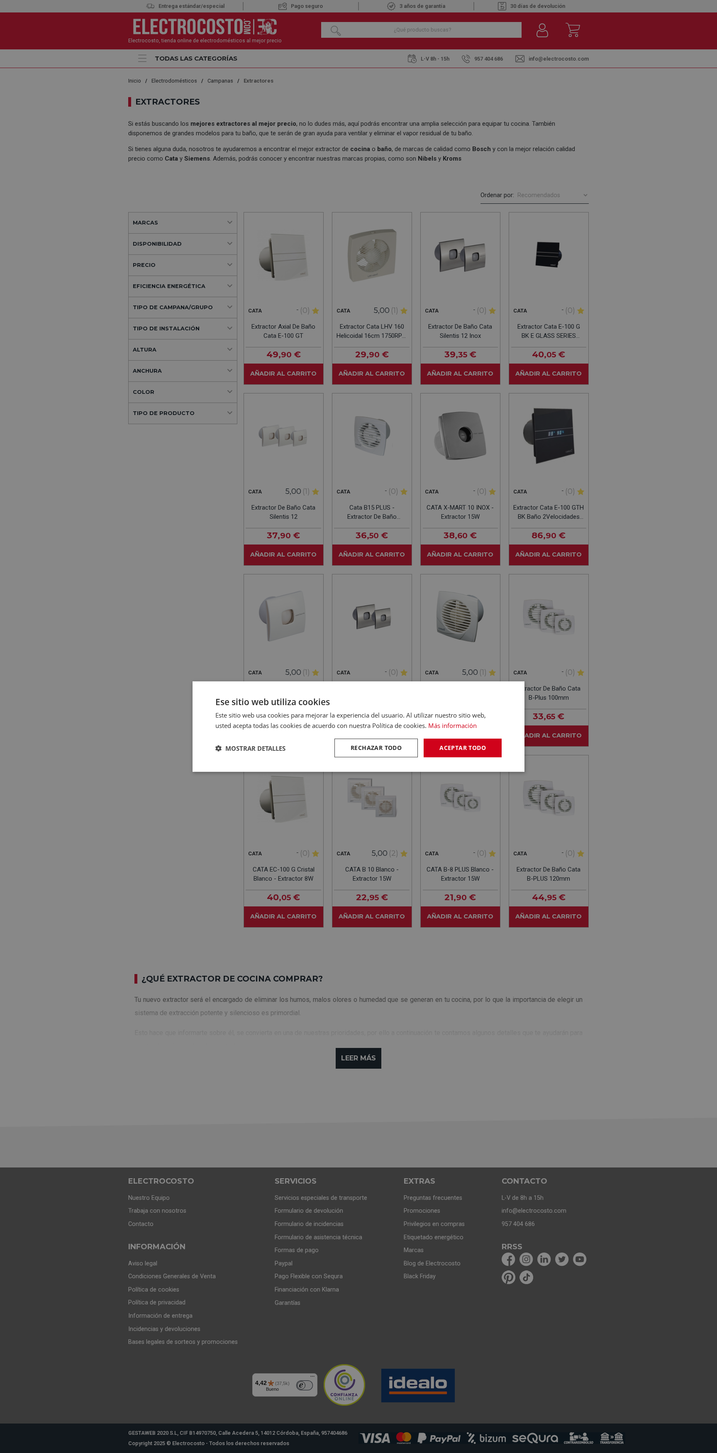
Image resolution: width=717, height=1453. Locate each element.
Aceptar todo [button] (462, 748)
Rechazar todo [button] (376, 748)
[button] (250, 748)
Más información (452, 725)
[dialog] (358, 726)
